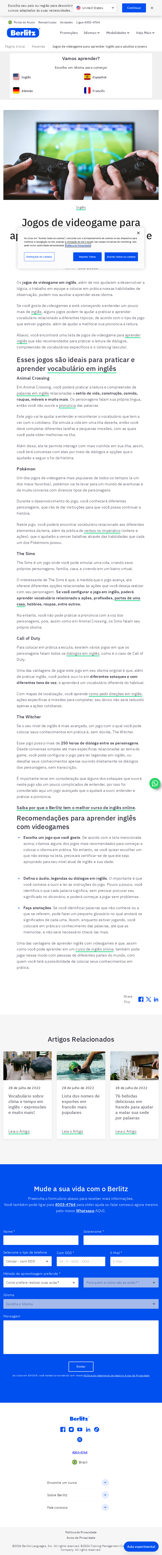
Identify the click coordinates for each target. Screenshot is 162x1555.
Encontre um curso (62, 1482)
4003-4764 (65, 1204)
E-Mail (116, 1253)
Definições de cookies (39, 256)
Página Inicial (15, 46)
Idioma (8, 1295)
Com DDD (65, 1253)
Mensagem (11, 1316)
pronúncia (67, 405)
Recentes (38, 46)
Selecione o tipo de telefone (25, 1252)
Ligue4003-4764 (88, 22)
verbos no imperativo (102, 530)
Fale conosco (57, 1507)
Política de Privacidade (78, 245)
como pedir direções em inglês (115, 693)
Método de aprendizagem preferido (32, 1273)
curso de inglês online (94, 949)
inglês (36, 311)
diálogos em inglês (82, 653)
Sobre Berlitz (57, 1495)
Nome (9, 1231)
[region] (81, 248)
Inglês (81, 207)
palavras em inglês (33, 393)
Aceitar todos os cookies (121, 256)
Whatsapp (85, 1210)
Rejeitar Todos (87, 256)
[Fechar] (138, 233)
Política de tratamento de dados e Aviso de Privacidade (117, 1375)
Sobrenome (94, 1231)
